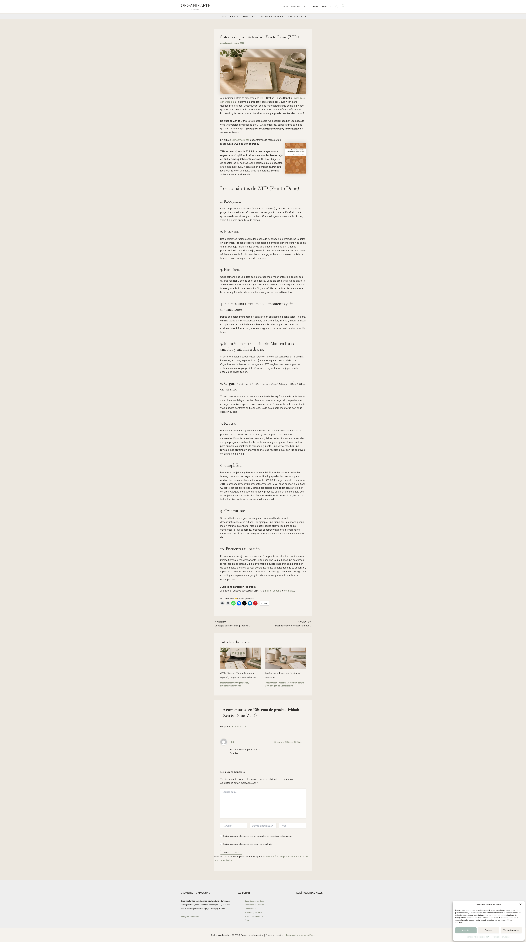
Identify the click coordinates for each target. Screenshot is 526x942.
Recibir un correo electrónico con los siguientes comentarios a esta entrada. (257, 836)
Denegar (489, 930)
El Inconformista (240, 140)
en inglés (289, 590)
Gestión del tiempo (295, 683)
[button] (520, 904)
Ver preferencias (511, 930)
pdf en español (273, 590)
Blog (306, 6)
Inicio (285, 6)
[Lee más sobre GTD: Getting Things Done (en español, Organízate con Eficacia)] (240, 658)
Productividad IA (297, 16)
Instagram (185, 916)
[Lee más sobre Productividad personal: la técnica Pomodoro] (285, 658)
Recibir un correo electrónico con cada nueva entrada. (247, 844)
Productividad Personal (230, 686)
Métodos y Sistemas (272, 16)
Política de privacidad (501, 937)
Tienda (315, 6)
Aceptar (466, 930)
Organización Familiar (254, 905)
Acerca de (295, 6)
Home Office (249, 16)
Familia (234, 16)
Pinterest (195, 916)
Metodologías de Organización (234, 683)
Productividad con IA (254, 916)
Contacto (326, 6)
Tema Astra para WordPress (300, 935)
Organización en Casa (254, 901)
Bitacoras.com (239, 726)
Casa (223, 16)
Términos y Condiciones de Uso (479, 937)
